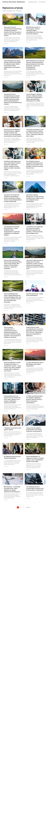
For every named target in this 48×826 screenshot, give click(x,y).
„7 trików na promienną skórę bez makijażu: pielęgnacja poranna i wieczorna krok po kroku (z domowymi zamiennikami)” (34, 399)
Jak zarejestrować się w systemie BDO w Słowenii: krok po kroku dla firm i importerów (35, 488)
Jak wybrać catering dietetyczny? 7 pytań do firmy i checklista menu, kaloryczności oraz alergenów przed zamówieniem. (35, 198)
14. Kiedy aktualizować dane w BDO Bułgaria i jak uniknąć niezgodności (35, 364)
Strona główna (42, 1)
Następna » (28, 507)
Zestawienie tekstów (33, 1)
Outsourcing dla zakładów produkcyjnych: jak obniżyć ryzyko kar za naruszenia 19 (34, 429)
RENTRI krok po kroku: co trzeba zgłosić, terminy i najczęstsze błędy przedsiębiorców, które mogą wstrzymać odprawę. (34, 30)
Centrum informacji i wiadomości (13, 2)
